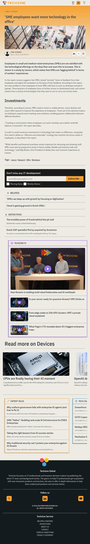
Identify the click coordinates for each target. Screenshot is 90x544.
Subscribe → (75, 178)
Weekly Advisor (33, 184)
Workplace (36, 160)
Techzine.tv (20, 243)
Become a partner (45, 521)
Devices (14, 12)
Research (21, 160)
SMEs (28, 160)
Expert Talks (17, 401)
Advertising (45, 524)
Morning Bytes (16, 184)
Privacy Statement (45, 535)
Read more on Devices (30, 344)
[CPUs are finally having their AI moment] (35, 364)
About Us (45, 527)
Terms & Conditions (45, 532)
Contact (45, 529)
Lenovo (14, 160)
